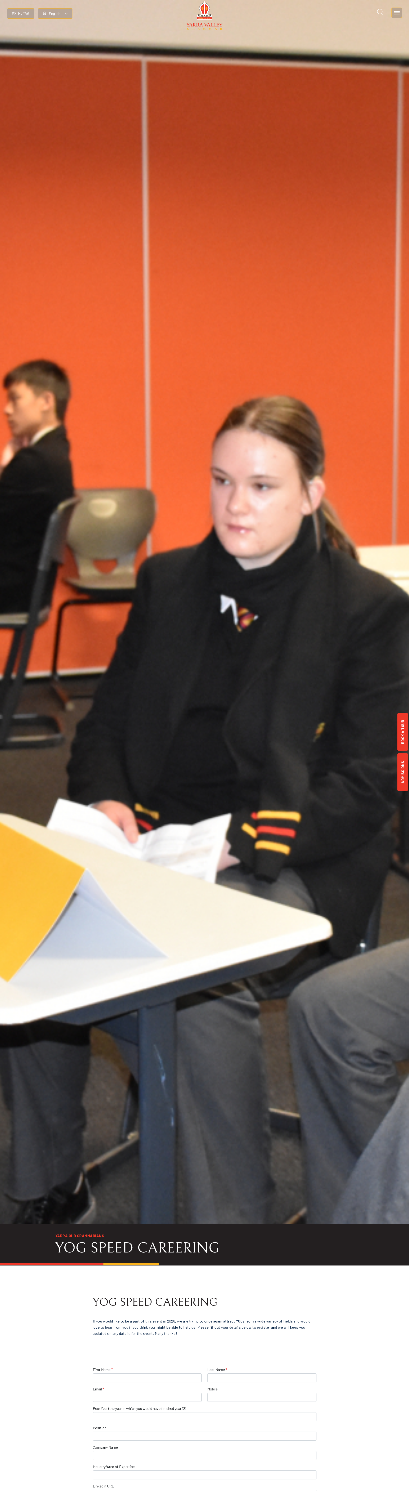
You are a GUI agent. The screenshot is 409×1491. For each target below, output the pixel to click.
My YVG (23, 13)
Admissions (402, 772)
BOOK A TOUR (402, 732)
